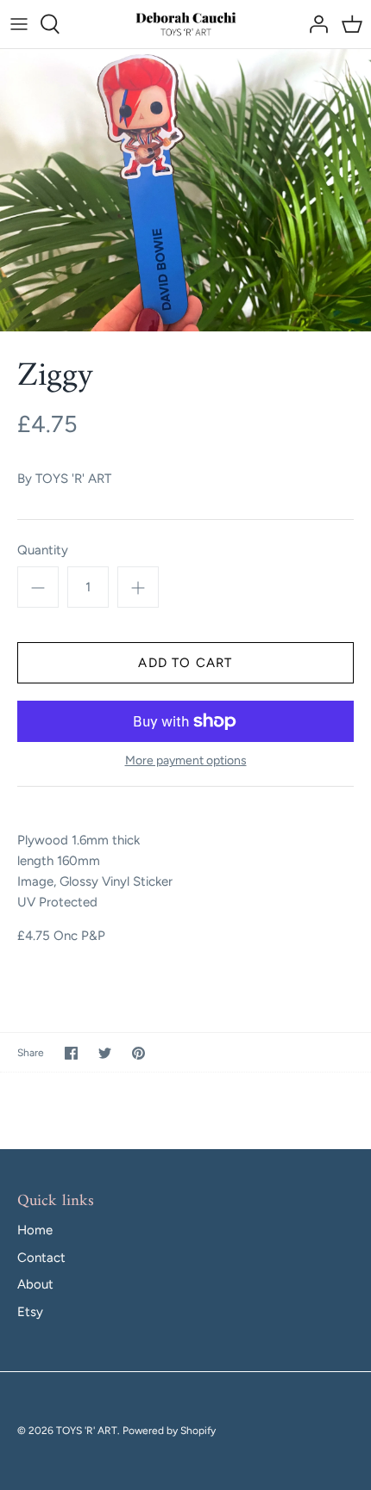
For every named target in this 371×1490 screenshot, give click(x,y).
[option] (185, 190)
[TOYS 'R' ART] (186, 24)
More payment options (186, 761)
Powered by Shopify (169, 1431)
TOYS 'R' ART (73, 478)
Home (35, 1230)
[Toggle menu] (19, 24)
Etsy (30, 1312)
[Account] (314, 24)
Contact (41, 1257)
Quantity (42, 550)
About (35, 1284)
